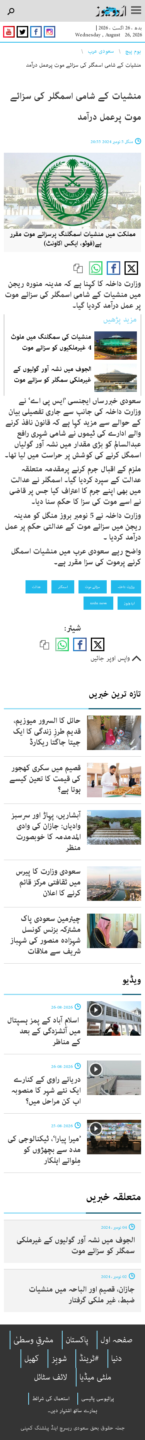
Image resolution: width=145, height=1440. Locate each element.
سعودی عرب (101, 51)
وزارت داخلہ (126, 587)
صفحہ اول (117, 1340)
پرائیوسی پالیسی (97, 1398)
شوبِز (59, 1358)
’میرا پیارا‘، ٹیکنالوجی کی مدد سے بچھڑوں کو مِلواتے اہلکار (44, 1150)
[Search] (10, 12)
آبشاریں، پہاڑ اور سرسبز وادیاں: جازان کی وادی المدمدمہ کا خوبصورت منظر (46, 831)
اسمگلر (63, 587)
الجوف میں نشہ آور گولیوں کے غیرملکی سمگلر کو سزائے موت (76, 1245)
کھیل (31, 1358)
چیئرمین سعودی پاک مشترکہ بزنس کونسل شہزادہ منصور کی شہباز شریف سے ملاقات (45, 935)
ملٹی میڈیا (95, 1377)
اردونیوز (129, 603)
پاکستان (77, 1340)
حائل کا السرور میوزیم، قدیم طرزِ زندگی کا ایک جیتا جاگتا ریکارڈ (47, 731)
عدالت (36, 587)
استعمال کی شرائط (51, 1398)
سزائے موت (92, 587)
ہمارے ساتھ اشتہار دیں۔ (72, 1410)
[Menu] (136, 11)
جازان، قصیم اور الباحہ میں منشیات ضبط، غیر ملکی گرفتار (82, 1294)
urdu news (98, 603)
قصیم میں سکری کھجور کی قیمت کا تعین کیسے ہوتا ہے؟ (45, 779)
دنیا (116, 1358)
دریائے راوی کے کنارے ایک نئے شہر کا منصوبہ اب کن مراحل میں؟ (46, 1090)
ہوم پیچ (133, 51)
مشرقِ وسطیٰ (33, 1340)
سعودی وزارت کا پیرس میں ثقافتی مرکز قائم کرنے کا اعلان (48, 882)
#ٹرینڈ (89, 1358)
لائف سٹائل (50, 1377)
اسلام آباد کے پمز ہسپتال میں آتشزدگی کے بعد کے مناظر (44, 1031)
